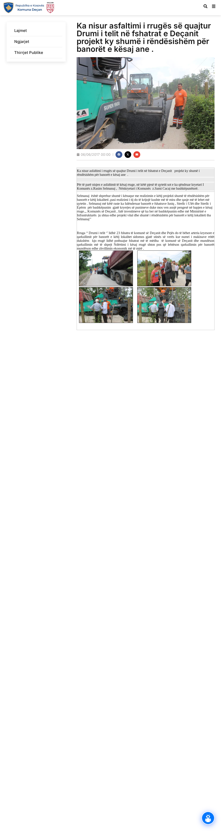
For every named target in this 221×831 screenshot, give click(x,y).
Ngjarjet (21, 41)
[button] (118, 154)
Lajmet (20, 30)
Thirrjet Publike (28, 52)
